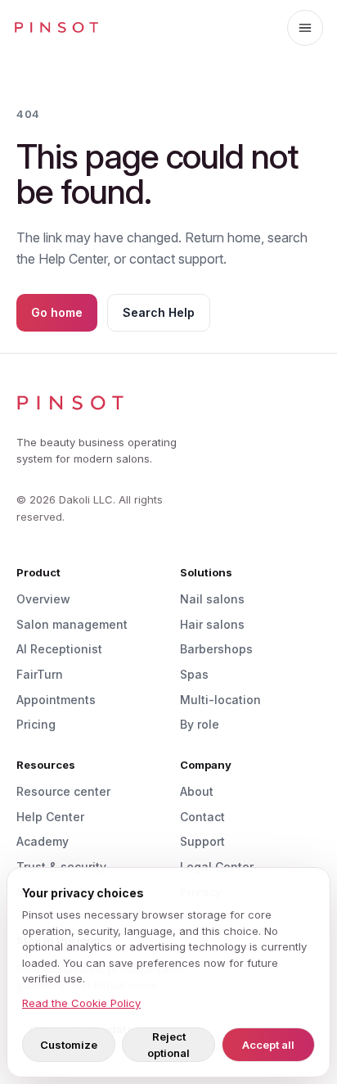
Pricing (36, 724)
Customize (68, 1044)
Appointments (56, 700)
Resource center (63, 791)
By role (199, 724)
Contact (202, 817)
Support (202, 841)
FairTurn (39, 674)
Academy (42, 841)
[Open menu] (305, 28)
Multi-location (220, 700)
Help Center (50, 817)
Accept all (268, 1044)
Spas (194, 674)
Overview (43, 599)
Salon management (72, 624)
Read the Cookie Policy (81, 1002)
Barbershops (216, 649)
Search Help (159, 312)
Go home (57, 312)
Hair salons (212, 624)
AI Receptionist (59, 649)
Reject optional (168, 1044)
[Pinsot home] (56, 28)
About (196, 791)
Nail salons (212, 599)
